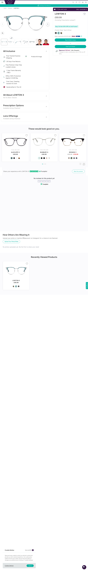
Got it (30, 565)
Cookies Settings (9, 565)
